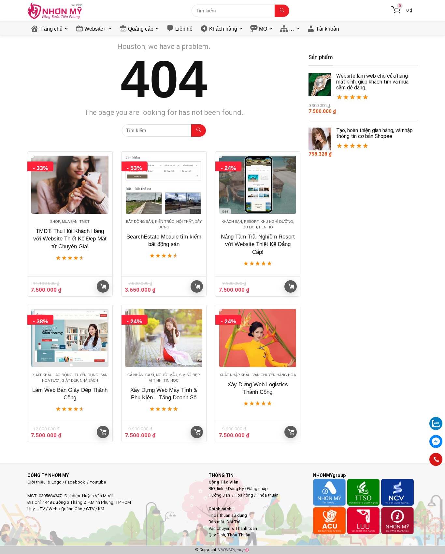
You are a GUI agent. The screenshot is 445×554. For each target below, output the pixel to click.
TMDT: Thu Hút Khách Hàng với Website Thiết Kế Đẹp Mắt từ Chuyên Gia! (70, 239)
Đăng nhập (257, 488)
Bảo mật (216, 521)
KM (101, 508)
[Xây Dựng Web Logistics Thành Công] (257, 338)
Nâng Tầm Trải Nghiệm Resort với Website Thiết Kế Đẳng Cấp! (258, 244)
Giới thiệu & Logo (44, 482)
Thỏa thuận (267, 495)
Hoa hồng (244, 495)
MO (263, 29)
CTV (90, 508)
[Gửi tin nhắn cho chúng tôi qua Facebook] (435, 441)
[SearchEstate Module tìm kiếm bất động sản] (163, 185)
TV (41, 508)
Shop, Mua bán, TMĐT (70, 221)
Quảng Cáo (71, 508)
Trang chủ (51, 29)
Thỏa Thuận (238, 534)
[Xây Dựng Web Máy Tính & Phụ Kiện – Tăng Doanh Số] (163, 338)
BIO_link (216, 488)
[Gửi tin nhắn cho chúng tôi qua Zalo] (435, 420)
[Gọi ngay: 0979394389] (435, 459)
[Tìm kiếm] (282, 11)
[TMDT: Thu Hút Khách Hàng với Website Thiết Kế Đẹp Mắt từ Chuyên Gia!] (69, 185)
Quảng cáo (140, 29)
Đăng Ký (236, 488)
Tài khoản (327, 29)
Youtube (98, 482)
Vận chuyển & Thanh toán (232, 528)
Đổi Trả (233, 521)
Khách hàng (223, 29)
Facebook (75, 482)
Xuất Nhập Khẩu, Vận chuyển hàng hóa (258, 375)
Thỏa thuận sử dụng (227, 515)
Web (53, 508)
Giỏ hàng (103, 286)
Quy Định (216, 534)
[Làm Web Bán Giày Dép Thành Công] (69, 338)
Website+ (95, 29)
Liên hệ (184, 29)
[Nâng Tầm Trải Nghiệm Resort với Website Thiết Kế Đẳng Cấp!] (257, 185)
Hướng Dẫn (219, 495)
